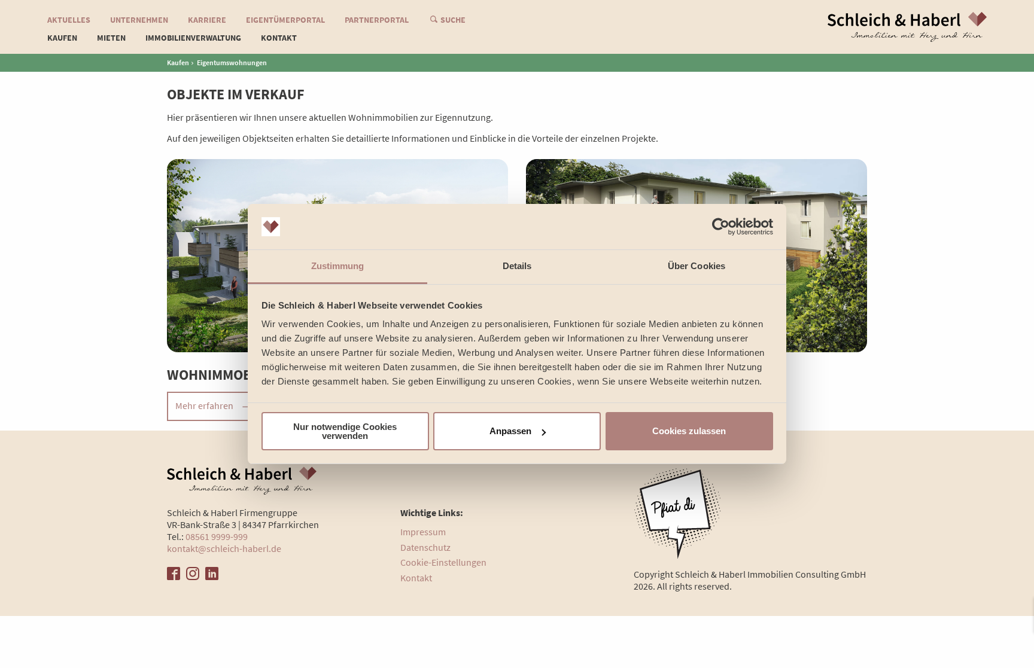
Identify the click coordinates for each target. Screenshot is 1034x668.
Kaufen (178, 62)
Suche (453, 19)
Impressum (423, 532)
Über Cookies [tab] (696, 266)
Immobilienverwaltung (193, 37)
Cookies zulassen (689, 431)
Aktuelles (68, 19)
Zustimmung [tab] (337, 266)
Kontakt (279, 37)
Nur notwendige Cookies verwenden (345, 431)
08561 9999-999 (216, 536)
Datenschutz (425, 547)
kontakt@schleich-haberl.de (224, 548)
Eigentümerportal (285, 19)
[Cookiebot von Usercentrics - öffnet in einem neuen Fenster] (720, 227)
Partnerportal (377, 19)
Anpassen (510, 431)
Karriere (207, 19)
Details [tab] (517, 266)
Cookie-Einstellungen (443, 562)
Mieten (111, 37)
